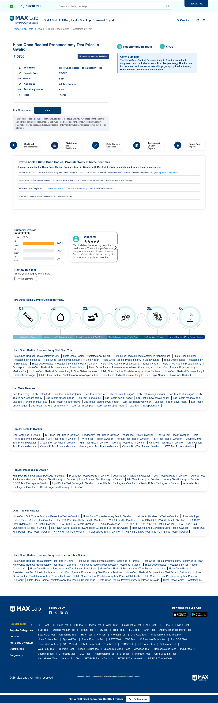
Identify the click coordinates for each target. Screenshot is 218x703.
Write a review (25, 278)
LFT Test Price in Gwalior (62, 438)
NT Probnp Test (146, 644)
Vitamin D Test (46, 653)
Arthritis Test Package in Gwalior (132, 475)
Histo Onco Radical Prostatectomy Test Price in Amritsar (91, 572)
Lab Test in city (21, 394)
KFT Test (151, 625)
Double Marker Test (64, 630)
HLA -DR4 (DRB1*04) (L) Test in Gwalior (162, 520)
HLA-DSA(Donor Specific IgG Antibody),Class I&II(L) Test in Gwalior (90, 528)
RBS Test (103, 630)
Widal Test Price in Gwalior (138, 435)
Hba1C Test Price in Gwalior (173, 435)
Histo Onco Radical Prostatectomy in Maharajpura (142, 356)
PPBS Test (127, 644)
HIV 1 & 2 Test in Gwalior (121, 520)
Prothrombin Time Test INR (166, 634)
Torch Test (110, 644)
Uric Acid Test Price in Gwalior (166, 442)
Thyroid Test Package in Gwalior (57, 479)
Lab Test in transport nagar (145, 405)
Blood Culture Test (88, 649)
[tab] (21, 625)
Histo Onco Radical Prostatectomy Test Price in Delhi (43, 561)
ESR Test (78, 625)
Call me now (140, 699)
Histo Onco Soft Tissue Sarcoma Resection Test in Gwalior (46, 516)
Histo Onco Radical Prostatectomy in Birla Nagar (71, 359)
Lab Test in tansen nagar (60, 398)
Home (16, 29)
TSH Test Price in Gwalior (167, 438)
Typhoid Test (70, 639)
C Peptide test (67, 653)
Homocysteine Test (165, 649)
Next (116, 246)
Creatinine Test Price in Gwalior (58, 442)
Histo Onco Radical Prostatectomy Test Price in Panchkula (63, 568)
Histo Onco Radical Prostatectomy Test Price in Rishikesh (107, 576)
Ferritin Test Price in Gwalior (133, 438)
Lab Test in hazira (95, 394)
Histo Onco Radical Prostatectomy (72, 188)
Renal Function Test (93, 639)
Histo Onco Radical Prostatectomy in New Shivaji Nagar (121, 367)
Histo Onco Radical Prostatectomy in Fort (86, 356)
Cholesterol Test (90, 644)
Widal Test (111, 625)
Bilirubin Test (66, 649)
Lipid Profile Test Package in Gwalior (73, 483)
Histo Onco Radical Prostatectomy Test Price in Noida (129, 580)
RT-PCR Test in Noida (130, 658)
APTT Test (115, 639)
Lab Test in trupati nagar (111, 405)
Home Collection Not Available (93, 56)
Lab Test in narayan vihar (136, 401)
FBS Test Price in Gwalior (94, 442)
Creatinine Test (67, 634)
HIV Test (101, 634)
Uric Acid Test (138, 634)
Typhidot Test (142, 653)
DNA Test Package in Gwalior (171, 475)
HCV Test (86, 634)
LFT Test (165, 625)
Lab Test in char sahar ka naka (30, 401)
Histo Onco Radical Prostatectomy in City (36, 356)
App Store (173, 172)
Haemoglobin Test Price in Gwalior (99, 446)
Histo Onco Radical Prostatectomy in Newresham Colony (64, 363)
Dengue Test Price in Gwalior (129, 442)
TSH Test (43, 630)
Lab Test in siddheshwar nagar (101, 401)
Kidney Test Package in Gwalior (181, 479)
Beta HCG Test (46, 634)
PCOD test (186, 649)
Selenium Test (168, 644)
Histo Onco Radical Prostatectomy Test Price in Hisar (173, 561)
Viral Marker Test (47, 658)
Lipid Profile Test (131, 625)
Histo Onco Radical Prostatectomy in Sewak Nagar (57, 367)
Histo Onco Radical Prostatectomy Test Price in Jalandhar (133, 568)
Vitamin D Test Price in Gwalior (58, 446)
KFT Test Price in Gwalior (179, 446)
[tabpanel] (93, 247)
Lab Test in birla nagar (121, 394)
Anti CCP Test (179, 639)
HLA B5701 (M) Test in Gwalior (76, 524)
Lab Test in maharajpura (68, 394)
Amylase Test (141, 649)
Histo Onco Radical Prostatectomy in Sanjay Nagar (131, 359)
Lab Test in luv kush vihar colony (49, 405)
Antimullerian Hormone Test (175, 630)
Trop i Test (118, 630)
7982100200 (32, 6)
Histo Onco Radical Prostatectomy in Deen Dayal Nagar (134, 375)
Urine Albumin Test (165, 653)
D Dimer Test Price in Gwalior (62, 435)
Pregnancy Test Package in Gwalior (89, 475)
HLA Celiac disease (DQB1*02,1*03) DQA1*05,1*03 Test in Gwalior (136, 524)
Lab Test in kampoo (82, 405)
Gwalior (185, 20)
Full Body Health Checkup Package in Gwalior (39, 475)
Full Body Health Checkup (75, 20)
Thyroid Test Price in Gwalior (96, 438)
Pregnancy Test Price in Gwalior (100, 435)
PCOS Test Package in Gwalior (31, 483)
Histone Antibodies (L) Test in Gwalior (157, 516)
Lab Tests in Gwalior (33, 29)
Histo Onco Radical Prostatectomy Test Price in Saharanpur (61, 580)
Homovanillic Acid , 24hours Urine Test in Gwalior (160, 528)
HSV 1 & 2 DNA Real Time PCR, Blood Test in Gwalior (157, 531)
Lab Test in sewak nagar (119, 398)
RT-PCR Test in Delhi (160, 658)
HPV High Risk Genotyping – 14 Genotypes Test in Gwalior (87, 531)
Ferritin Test (86, 630)
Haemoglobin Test (104, 653)
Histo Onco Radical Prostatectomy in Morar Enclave (131, 371)
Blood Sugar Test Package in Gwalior (61, 487)
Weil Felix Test (46, 649)
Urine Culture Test (48, 639)
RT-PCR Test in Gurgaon (99, 658)
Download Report (103, 20)
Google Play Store (158, 172)
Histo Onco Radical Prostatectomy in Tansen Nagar (130, 363)
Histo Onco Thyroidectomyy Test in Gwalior (107, 516)
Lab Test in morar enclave (66, 401)
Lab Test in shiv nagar (181, 394)
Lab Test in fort (41, 394)
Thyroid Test (182, 625)
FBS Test (134, 630)
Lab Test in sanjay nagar (151, 394)
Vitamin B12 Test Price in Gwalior (141, 446)
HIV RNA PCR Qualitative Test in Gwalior (79, 520)
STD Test (125, 653)
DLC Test (84, 653)
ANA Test (149, 630)
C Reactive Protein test (153, 639)
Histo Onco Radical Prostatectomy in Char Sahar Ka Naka (65, 371)
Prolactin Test (118, 634)
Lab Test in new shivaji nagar (153, 398)
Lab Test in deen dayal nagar (171, 401)
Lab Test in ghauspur (90, 398)
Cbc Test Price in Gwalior (27, 435)
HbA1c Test (94, 625)
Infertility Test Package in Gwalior (117, 483)
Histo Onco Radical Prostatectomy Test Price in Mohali (111, 564)
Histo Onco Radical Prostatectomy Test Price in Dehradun (159, 572)
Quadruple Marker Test (117, 649)
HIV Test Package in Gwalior (143, 479)
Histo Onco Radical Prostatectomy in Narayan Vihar (68, 375)
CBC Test (43, 625)
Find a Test (50, 20)
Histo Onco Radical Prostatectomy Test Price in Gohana (44, 564)
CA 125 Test (70, 644)
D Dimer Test (60, 625)
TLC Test (130, 639)
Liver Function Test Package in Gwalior (101, 479)
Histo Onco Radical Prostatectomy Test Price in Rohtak (108, 561)
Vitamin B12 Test (71, 658)
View (61, 89)
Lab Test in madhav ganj (187, 398)
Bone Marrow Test (48, 644)
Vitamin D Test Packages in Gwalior (159, 483)
